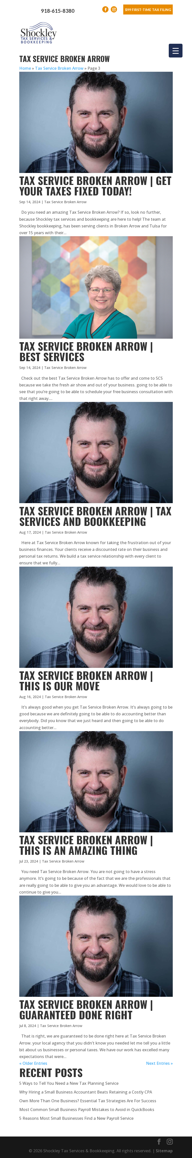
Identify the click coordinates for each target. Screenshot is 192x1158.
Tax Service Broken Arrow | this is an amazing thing (86, 845)
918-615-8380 (57, 11)
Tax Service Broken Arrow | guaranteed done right (86, 1009)
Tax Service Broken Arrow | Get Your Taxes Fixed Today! (95, 185)
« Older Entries (33, 1063)
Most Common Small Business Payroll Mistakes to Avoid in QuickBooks (86, 1109)
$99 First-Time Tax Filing (148, 9)
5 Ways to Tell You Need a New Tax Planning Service (68, 1083)
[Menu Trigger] (175, 50)
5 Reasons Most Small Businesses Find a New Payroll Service (76, 1118)
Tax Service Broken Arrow (59, 68)
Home (25, 68)
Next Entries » (159, 1063)
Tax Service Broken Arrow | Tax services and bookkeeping (95, 516)
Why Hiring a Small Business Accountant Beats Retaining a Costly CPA (85, 1092)
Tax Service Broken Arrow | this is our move (86, 680)
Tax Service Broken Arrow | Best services (86, 351)
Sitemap (164, 1151)
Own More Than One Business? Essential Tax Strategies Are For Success (87, 1101)
